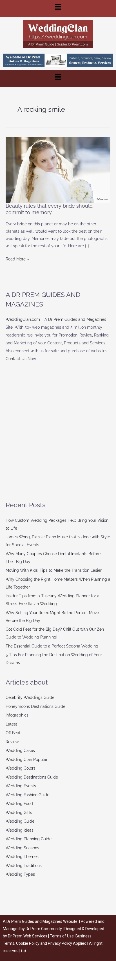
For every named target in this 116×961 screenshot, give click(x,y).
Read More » (17, 258)
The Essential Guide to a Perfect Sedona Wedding (52, 646)
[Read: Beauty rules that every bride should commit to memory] (58, 169)
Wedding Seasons (22, 848)
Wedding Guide (20, 821)
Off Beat (13, 733)
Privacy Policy (60, 943)
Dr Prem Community (44, 928)
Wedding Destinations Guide (32, 777)
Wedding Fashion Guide (27, 795)
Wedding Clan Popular (27, 759)
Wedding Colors (20, 768)
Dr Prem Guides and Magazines (77, 319)
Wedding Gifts (19, 812)
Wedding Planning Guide (29, 839)
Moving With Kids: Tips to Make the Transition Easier (54, 570)
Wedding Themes (22, 856)
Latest (11, 724)
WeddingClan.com (23, 319)
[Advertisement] (58, 431)
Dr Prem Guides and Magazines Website (41, 921)
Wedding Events (21, 786)
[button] (58, 8)
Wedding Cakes (20, 750)
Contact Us (16, 358)
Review (12, 742)
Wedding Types (20, 874)
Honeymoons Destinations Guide (35, 706)
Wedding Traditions (24, 865)
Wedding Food (19, 803)
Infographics (17, 715)
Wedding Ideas (20, 830)
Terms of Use (62, 936)
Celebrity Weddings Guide (30, 697)
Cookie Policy (28, 943)
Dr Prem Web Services (27, 936)
